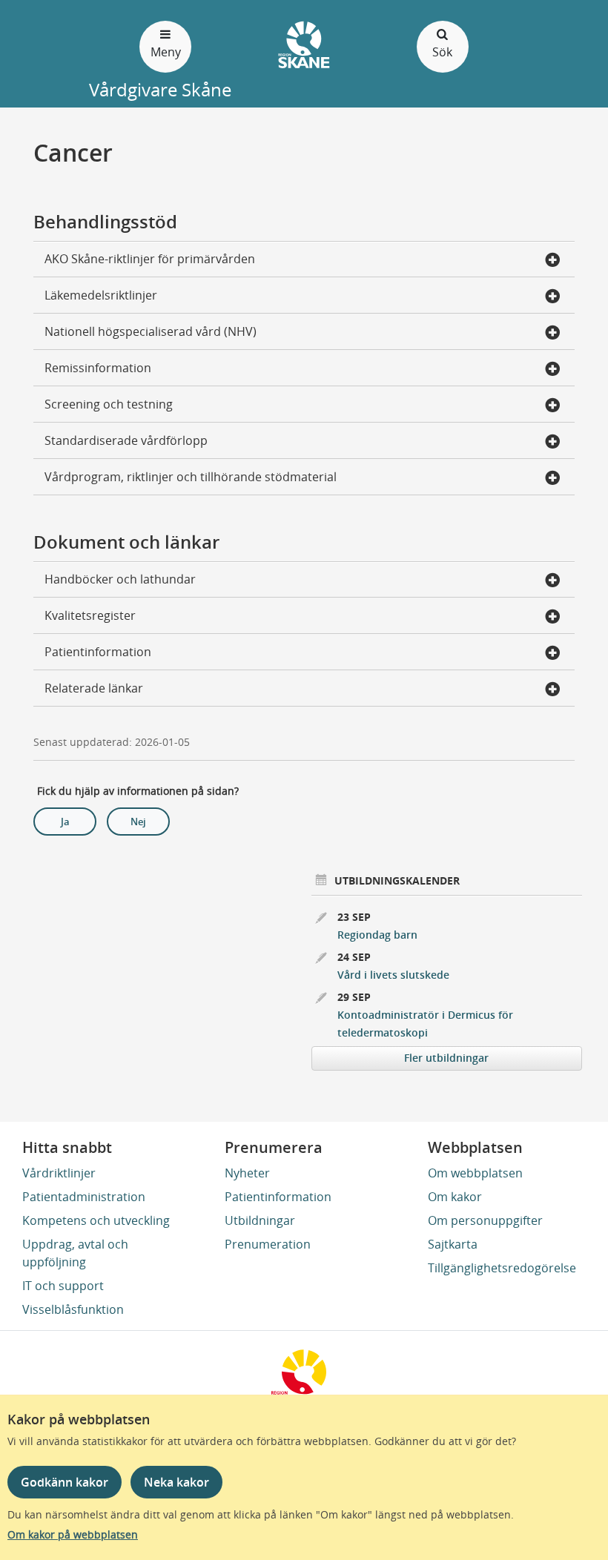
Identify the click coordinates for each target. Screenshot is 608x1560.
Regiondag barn (377, 935)
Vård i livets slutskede (393, 975)
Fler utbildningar (446, 1058)
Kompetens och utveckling (96, 1220)
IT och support (63, 1286)
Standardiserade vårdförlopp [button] (126, 440)
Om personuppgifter (485, 1220)
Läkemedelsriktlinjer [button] (100, 295)
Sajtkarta (453, 1244)
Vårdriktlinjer (59, 1173)
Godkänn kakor (64, 1482)
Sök (442, 52)
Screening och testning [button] (108, 404)
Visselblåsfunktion (73, 1309)
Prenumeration (268, 1244)
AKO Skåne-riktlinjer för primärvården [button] (149, 259)
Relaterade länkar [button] (93, 688)
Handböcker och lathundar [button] (120, 579)
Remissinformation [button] (97, 368)
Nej (138, 821)
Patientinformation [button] (97, 652)
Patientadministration (83, 1197)
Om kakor (455, 1197)
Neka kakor (176, 1482)
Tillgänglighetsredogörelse (502, 1268)
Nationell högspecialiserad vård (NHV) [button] (150, 331)
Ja (65, 821)
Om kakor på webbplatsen (72, 1534)
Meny (166, 52)
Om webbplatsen (475, 1173)
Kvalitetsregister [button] (90, 615)
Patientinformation (278, 1197)
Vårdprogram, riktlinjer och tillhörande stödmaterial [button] (190, 477)
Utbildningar (260, 1220)
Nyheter (247, 1173)
